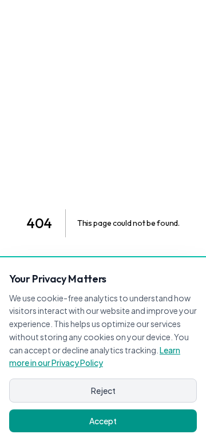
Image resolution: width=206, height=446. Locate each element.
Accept (103, 421)
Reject (103, 390)
